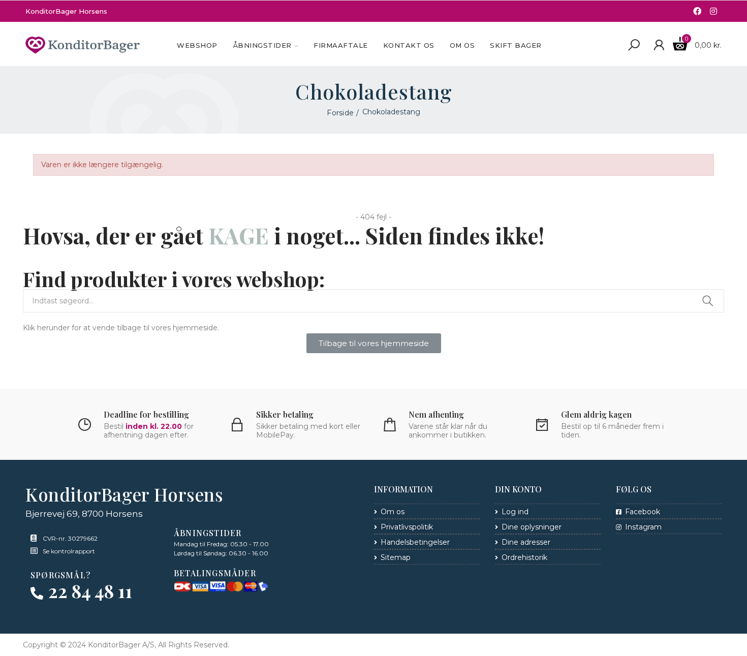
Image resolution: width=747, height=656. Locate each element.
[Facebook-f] (697, 11)
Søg (708, 301)
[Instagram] (713, 11)
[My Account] (659, 45)
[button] (373, 343)
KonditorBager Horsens (66, 11)
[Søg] (634, 45)
